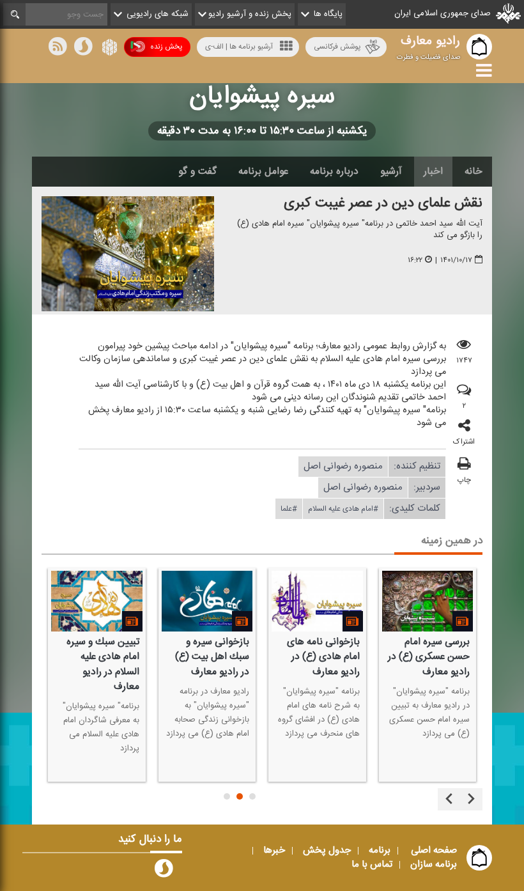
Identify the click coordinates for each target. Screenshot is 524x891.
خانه (473, 171)
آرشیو (391, 171)
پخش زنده (166, 46)
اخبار (433, 171)
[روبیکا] (108, 49)
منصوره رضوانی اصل (343, 466)
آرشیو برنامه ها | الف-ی (239, 46)
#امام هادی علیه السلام (343, 508)
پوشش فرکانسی (337, 46)
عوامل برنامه (263, 171)
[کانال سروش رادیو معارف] (163, 871)
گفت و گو (197, 171)
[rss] (57, 49)
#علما (289, 508)
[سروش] (83, 49)
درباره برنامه (334, 171)
